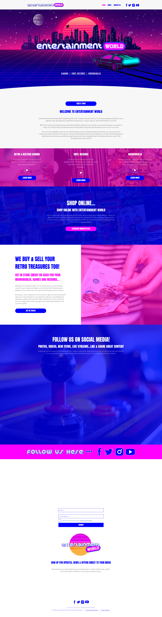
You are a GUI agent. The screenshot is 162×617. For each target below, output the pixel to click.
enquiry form (86, 222)
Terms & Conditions (91, 610)
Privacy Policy (105, 610)
